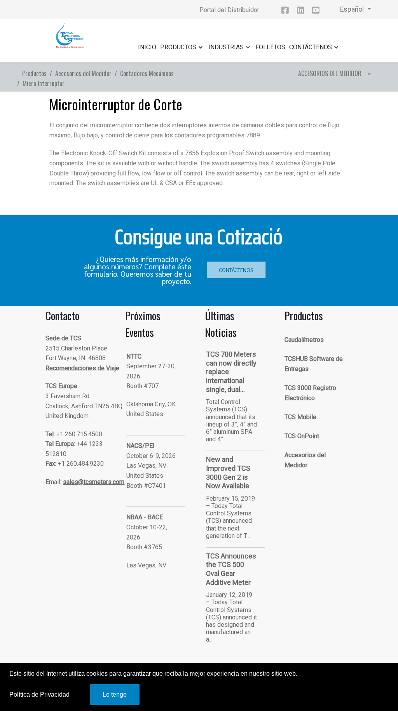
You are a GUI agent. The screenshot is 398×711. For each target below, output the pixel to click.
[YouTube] (319, 12)
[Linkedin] (303, 12)
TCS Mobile (300, 417)
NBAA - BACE (144, 517)
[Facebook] (288, 12)
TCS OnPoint (302, 436)
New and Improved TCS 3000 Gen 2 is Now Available (228, 472)
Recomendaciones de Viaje (82, 368)
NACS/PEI (140, 445)
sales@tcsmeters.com (93, 482)
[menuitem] (333, 73)
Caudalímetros (304, 339)
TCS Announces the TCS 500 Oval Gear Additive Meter (231, 569)
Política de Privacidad (39, 694)
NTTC (133, 356)
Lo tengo (115, 694)
